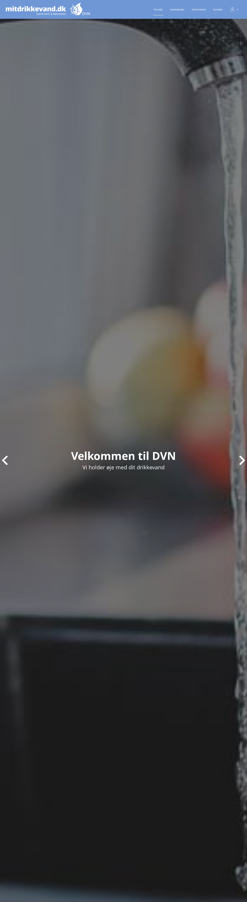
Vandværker (177, 9)
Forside (158, 9)
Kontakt (217, 9)
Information (199, 9)
